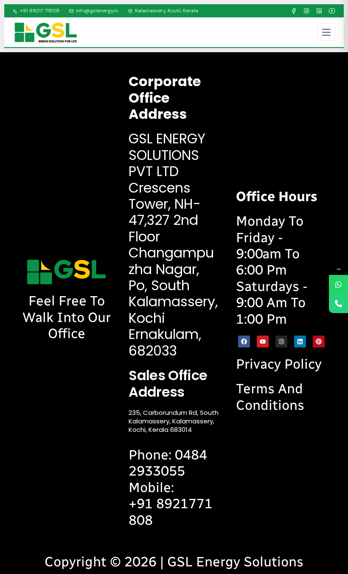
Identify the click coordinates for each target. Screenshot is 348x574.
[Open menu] (326, 32)
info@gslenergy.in (97, 10)
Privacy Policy (279, 364)
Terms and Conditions (270, 397)
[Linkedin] (300, 341)
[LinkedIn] (319, 11)
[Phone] (338, 303)
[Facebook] (293, 11)
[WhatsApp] (338, 284)
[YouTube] (331, 11)
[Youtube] (263, 341)
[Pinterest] (319, 341)
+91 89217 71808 (39, 10)
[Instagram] (306, 11)
